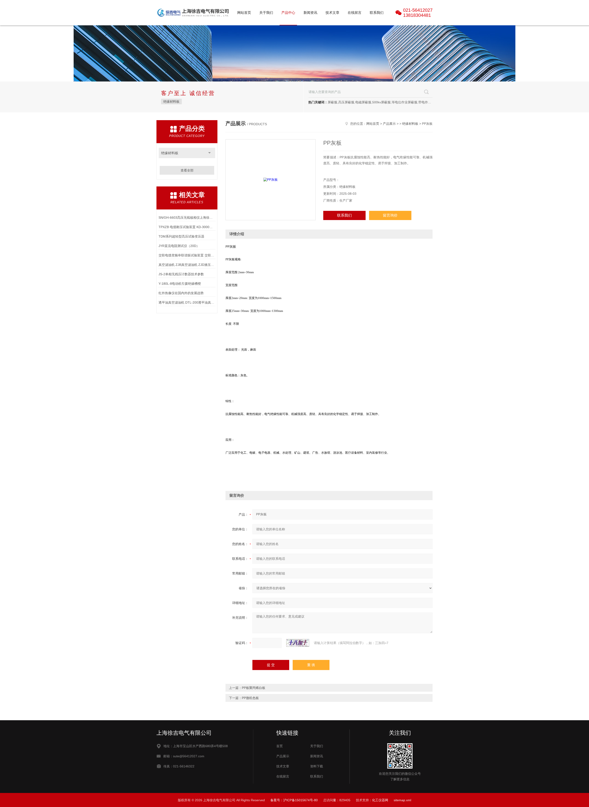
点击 (209, 153)
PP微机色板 (250, 698)
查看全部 (187, 170)
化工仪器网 (380, 800)
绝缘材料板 (171, 101)
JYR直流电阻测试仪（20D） (179, 246)
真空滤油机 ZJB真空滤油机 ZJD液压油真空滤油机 (187, 265)
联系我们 (377, 13)
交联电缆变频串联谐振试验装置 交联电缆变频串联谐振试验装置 (187, 255)
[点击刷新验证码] (297, 643)
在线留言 (354, 13)
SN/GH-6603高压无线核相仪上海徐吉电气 (187, 217)
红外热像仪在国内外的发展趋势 (181, 293)
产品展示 (389, 123)
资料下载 (316, 766)
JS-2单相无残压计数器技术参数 (181, 274)
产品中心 (288, 13)
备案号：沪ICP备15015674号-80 (294, 800)
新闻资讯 (310, 13)
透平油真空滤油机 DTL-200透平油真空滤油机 (187, 302)
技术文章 (332, 13)
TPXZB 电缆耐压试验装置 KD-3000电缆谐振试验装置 (187, 227)
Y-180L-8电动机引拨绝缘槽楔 (180, 283)
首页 (279, 746)
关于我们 (266, 13)
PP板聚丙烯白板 (253, 688)
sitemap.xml (402, 800)
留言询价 (390, 215)
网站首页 (244, 13)
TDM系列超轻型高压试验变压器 (181, 236)
